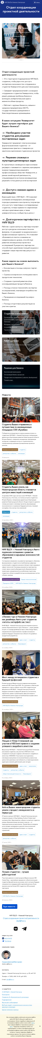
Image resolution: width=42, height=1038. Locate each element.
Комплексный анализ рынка (12, 372)
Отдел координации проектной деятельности (21, 9)
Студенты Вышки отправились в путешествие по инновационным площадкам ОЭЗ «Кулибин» (17, 427)
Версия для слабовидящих (10, 1002)
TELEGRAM (8, 941)
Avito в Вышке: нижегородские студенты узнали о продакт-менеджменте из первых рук (21, 810)
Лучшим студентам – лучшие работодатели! (15, 873)
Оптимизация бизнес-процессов (14, 374)
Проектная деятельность (12, 330)
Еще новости (9, 906)
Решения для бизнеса (19, 28)
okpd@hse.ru (10, 979)
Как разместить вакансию (12, 349)
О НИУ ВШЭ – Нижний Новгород (12, 992)
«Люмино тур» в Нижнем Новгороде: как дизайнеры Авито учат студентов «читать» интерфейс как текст (19, 619)
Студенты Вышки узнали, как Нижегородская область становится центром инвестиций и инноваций (19, 489)
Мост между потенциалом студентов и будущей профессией (20, 678)
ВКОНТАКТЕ (8, 938)
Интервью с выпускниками (12, 324)
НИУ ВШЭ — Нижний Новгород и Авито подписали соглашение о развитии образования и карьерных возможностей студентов (20, 553)
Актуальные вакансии (10, 327)
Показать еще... (9, 380)
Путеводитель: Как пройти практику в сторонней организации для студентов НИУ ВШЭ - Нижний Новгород (19, 319)
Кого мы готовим (9, 355)
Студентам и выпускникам (16, 313)
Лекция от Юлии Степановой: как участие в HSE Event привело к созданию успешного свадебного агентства (20, 743)
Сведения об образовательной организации (15, 997)
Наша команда (8, 352)
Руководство (6, 994)
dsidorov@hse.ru (7, 964)
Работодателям (11, 340)
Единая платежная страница (10, 1010)
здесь (33, 1023)
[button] (4, 40)
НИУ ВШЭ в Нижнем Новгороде (15, 2)
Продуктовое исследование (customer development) (20, 377)
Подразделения (6, 1000)
